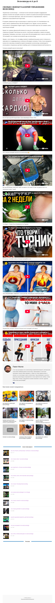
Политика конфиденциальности (27, 599)
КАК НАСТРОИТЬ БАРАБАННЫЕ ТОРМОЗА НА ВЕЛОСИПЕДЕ (25, 450)
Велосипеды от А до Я (27, 1)
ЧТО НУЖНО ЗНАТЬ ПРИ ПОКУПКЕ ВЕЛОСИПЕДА (22, 475)
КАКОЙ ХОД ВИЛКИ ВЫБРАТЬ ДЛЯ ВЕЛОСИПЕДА (22, 517)
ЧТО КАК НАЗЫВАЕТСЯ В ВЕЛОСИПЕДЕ (20, 525)
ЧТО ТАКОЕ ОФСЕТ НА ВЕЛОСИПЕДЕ (19, 459)
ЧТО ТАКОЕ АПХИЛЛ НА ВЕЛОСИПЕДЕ (20, 500)
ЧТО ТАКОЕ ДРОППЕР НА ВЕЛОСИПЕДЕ (20, 509)
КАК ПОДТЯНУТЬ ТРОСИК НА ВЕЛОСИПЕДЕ (21, 467)
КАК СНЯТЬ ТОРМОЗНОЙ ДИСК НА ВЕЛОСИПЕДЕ (22, 533)
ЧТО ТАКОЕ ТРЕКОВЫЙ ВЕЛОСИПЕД (19, 484)
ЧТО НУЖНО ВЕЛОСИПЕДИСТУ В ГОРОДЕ (20, 492)
